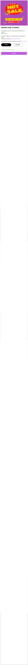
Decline (17, 44)
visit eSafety (24, 41)
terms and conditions (15, 38)
